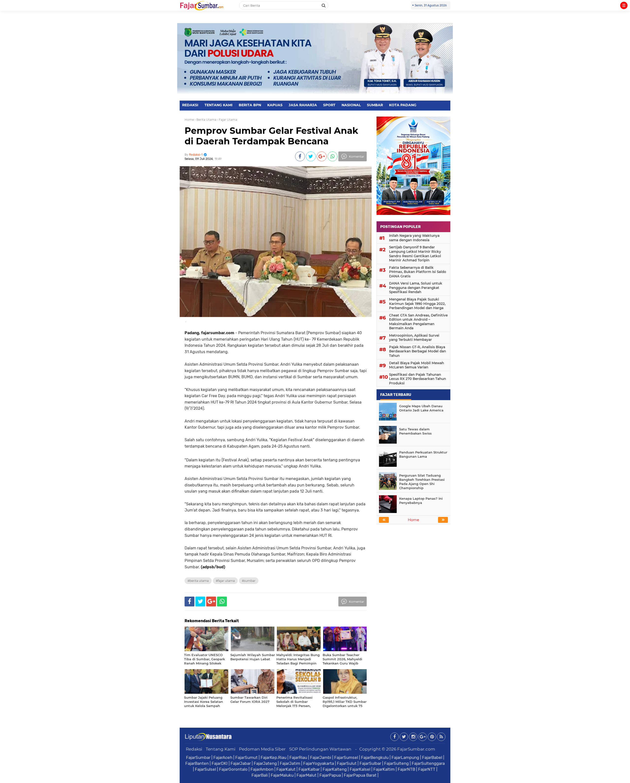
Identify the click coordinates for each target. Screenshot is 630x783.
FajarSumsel (346, 757)
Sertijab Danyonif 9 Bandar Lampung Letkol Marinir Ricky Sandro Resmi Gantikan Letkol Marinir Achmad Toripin (415, 253)
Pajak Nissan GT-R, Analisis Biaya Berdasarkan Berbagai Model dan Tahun (417, 351)
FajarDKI (220, 763)
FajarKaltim (384, 769)
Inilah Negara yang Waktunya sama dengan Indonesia (414, 238)
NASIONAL (351, 105)
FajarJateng (265, 763)
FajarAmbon (262, 769)
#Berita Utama (198, 581)
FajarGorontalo (233, 769)
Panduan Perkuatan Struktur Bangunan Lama (423, 454)
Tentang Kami (221, 749)
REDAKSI (190, 105)
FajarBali (260, 775)
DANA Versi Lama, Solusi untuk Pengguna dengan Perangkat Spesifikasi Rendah (415, 287)
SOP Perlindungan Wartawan (320, 749)
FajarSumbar (198, 757)
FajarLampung (405, 757)
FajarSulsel (205, 769)
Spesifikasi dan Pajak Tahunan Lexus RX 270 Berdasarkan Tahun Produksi (417, 379)
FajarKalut (286, 769)
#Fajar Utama (225, 581)
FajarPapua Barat (360, 775)
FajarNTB (406, 769)
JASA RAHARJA (303, 105)
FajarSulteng (396, 763)
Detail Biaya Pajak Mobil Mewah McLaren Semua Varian (416, 365)
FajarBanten (197, 763)
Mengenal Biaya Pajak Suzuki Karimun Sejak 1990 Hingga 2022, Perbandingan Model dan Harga (417, 303)
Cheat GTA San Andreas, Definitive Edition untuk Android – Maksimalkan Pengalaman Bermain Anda (418, 321)
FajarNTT (426, 769)
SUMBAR (375, 105)
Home (189, 119)
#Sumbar (248, 581)
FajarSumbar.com (416, 749)
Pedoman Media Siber (262, 749)
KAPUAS (275, 105)
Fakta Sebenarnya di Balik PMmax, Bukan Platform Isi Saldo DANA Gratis (417, 272)
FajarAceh (222, 757)
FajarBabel (432, 757)
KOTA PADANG (402, 105)
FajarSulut (347, 763)
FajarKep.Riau (273, 757)
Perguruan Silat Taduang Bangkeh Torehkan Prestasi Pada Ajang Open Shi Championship (422, 481)
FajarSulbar (370, 763)
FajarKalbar (309, 769)
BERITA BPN (250, 105)
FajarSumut (246, 757)
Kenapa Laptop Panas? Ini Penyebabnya (421, 501)
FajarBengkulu (375, 757)
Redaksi (194, 749)
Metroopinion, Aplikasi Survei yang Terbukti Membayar (414, 337)
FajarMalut (306, 775)
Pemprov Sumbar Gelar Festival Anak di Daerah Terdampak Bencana (271, 136)
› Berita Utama (205, 119)
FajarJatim (290, 763)
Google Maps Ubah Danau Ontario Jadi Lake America (421, 408)
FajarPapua (330, 775)
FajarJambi (320, 757)
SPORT (329, 105)
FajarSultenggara (428, 763)
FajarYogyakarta (318, 763)
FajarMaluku (282, 775)
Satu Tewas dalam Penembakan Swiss (415, 431)
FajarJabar (241, 763)
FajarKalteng (335, 769)
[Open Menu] (624, 5)
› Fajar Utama (227, 119)
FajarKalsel (360, 769)
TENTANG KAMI (219, 105)
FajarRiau (298, 757)
